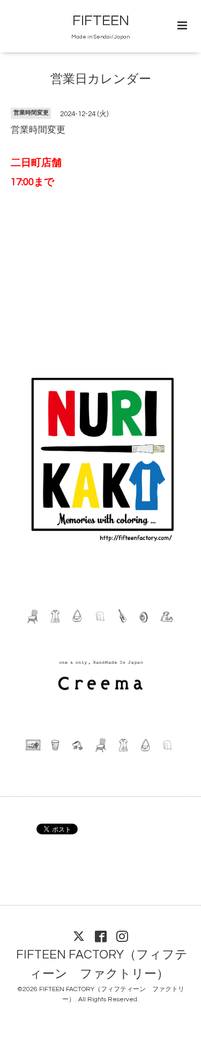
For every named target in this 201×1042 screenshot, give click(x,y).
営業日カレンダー (100, 79)
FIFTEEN (100, 20)
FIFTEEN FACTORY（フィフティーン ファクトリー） (102, 964)
